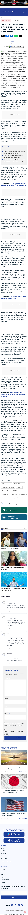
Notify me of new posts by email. (14, 735)
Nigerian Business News (18, 498)
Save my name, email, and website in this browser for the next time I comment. (14, 724)
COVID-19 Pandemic (19, 484)
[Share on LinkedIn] (12, 36)
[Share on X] (3, 36)
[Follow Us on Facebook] (12, 905)
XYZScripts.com (21, 914)
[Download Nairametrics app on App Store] (14, 840)
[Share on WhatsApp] (16, 36)
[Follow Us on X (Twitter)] (22, 905)
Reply (8, 611)
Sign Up (14, 897)
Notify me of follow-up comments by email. (13, 732)
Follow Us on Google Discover (17, 46)
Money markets (5, 498)
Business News (8, 17)
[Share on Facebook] (7, 36)
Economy (3, 872)
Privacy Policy (4, 856)
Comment (7, 678)
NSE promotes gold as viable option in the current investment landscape (13, 394)
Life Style (3, 882)
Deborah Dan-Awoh (23, 771)
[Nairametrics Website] (9, 11)
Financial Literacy (5, 879)
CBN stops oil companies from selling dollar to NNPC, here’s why (13, 185)
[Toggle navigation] (23, 11)
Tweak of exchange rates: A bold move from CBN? (13, 298)
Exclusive (3, 869)
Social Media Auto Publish (8, 914)
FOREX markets (17, 491)
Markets (3, 874)
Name (6, 698)
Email (6, 706)
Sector (2, 877)
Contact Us (3, 853)
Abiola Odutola (14, 41)
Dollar (19, 487)
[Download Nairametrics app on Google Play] (14, 834)
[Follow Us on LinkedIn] (15, 905)
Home (2, 17)
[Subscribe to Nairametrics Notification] (25, 912)
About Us (3, 851)
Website (7, 714)
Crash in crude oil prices (8, 487)
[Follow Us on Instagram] (19, 905)
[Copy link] (20, 36)
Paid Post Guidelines (6, 861)
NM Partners (4, 858)
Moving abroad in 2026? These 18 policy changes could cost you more (11, 768)
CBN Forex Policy (6, 484)
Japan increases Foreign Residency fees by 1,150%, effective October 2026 (12, 791)
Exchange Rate (5, 491)
